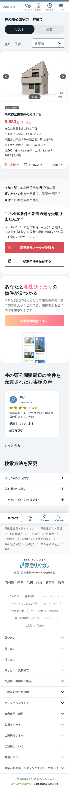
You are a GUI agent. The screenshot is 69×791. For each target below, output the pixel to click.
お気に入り (37, 164)
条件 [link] (7, 549)
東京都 (50, 534)
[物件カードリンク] (34, 105)
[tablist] (34, 29)
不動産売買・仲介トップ (19, 528)
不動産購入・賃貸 (51, 528)
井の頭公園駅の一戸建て (19, 544)
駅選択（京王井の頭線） (37, 539)
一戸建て (34, 534)
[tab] (19, 29)
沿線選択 (10, 539)
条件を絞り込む (50, 544)
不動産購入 (16, 534)
